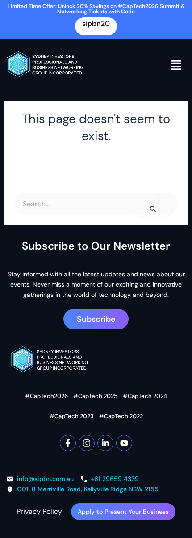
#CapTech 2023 (72, 416)
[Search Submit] (153, 208)
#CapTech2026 (46, 396)
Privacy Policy (39, 511)
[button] (176, 65)
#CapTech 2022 (121, 416)
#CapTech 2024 (145, 396)
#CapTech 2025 (95, 396)
